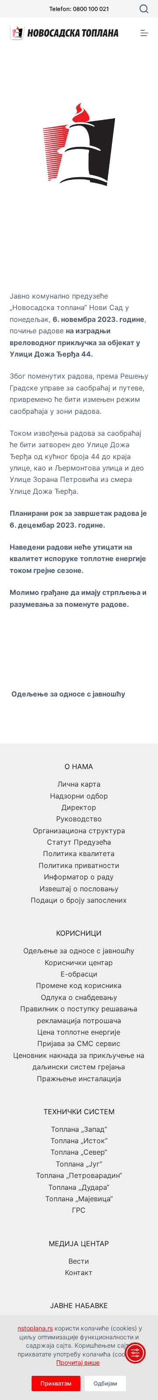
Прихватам (56, 1383)
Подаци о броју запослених (79, 900)
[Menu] (144, 33)
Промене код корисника (79, 985)
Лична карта (79, 784)
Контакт (79, 1272)
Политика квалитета (79, 853)
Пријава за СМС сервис (78, 1043)
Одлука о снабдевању (79, 997)
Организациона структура (79, 830)
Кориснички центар (79, 962)
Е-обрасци (79, 974)
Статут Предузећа (79, 842)
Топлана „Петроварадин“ (79, 1175)
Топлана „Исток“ (79, 1140)
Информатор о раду (79, 876)
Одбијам (105, 1383)
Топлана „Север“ (78, 1152)
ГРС (79, 1210)
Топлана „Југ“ (79, 1163)
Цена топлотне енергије (78, 1032)
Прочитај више (78, 1362)
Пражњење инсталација (79, 1078)
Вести (78, 1261)
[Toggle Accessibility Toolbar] (135, 1353)
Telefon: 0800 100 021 (79, 8)
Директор (78, 807)
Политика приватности (79, 865)
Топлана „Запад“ (79, 1129)
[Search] (144, 8)
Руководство (79, 818)
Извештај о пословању (79, 888)
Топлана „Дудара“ (78, 1187)
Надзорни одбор (79, 795)
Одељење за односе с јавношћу (78, 950)
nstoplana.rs (35, 1328)
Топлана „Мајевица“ (79, 1198)
